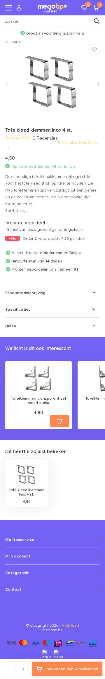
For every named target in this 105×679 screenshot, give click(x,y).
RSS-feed (70, 625)
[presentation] (7, 84)
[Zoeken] (97, 21)
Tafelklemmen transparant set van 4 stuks (38, 400)
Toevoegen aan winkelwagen (71, 669)
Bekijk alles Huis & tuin (78, 142)
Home (15, 42)
